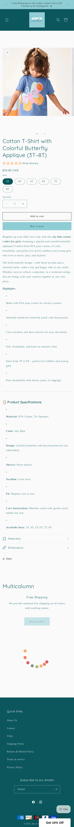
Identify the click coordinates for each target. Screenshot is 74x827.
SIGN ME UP (37, 421)
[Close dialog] (54, 407)
